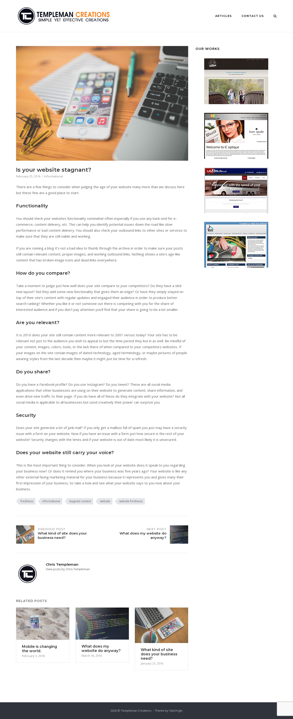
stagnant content (80, 501)
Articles (223, 16)
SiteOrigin (176, 710)
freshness (27, 501)
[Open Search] (275, 16)
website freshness (131, 501)
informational (51, 501)
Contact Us (252, 16)
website (105, 501)
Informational (53, 176)
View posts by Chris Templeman (68, 569)
